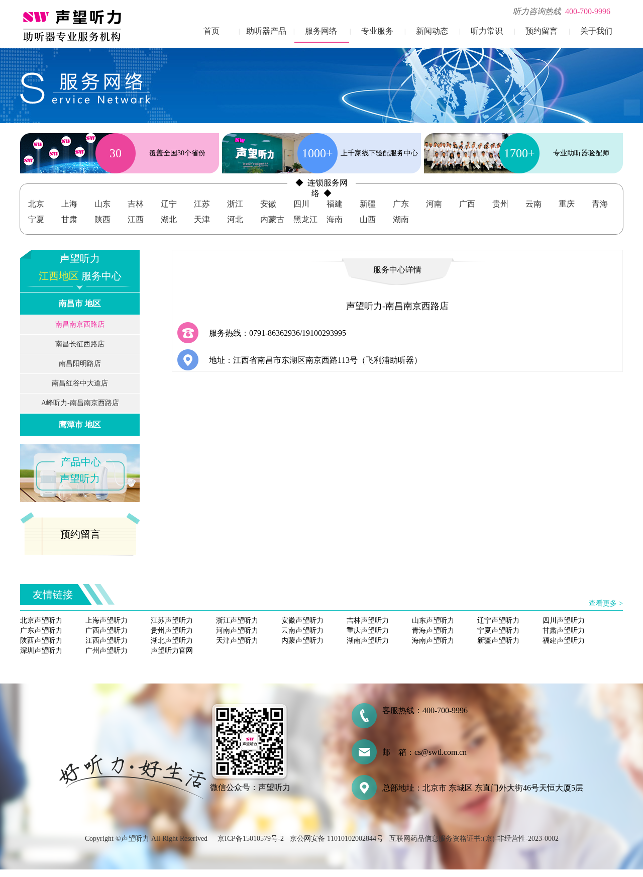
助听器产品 (266, 31)
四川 (301, 204)
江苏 (202, 204)
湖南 (401, 219)
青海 (600, 204)
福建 (335, 204)
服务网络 (321, 31)
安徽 (268, 204)
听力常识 (487, 31)
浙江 (235, 204)
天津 (202, 219)
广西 (467, 204)
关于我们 (596, 31)
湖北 (169, 219)
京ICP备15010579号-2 (251, 838)
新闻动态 (432, 31)
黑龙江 (305, 219)
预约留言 (541, 31)
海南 (335, 219)
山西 (368, 219)
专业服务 (377, 31)
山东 (102, 204)
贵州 (500, 204)
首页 (211, 31)
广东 (401, 204)
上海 (69, 204)
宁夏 (36, 219)
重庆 (567, 204)
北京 (36, 204)
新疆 (368, 204)
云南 (533, 204)
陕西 (102, 219)
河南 (434, 204)
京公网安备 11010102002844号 (336, 838)
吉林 (136, 204)
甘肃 (69, 219)
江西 (136, 219)
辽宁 (169, 204)
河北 (235, 219)
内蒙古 (272, 219)
